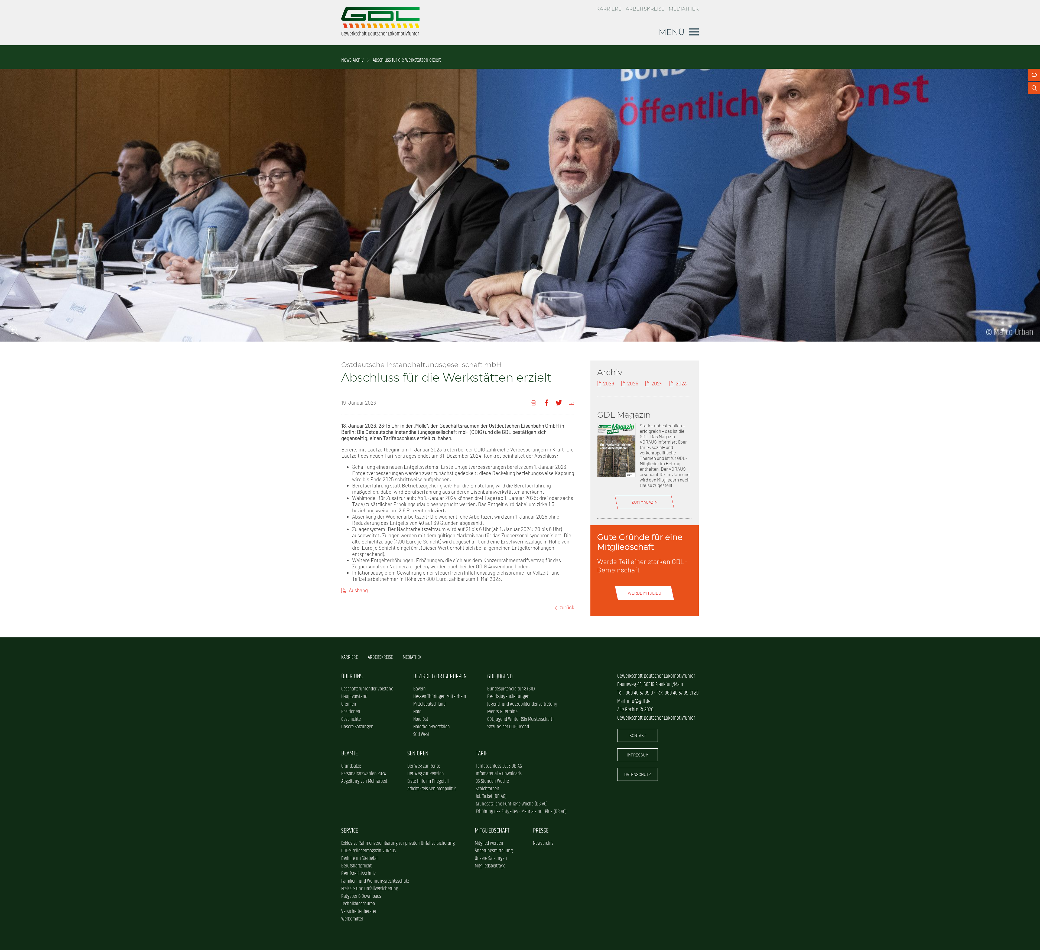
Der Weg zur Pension (425, 774)
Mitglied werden (489, 843)
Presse (540, 831)
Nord (417, 712)
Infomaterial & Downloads (499, 774)
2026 (608, 383)
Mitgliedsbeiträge (490, 866)
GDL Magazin (624, 415)
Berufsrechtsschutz (358, 873)
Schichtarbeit (487, 789)
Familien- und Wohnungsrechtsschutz (375, 881)
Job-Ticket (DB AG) (491, 796)
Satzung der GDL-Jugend (508, 727)
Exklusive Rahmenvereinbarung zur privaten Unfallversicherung (398, 843)
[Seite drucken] (534, 402)
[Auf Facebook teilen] (546, 402)
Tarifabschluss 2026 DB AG (499, 766)
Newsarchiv (543, 843)
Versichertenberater (358, 911)
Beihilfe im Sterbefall (360, 858)
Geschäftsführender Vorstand (367, 689)
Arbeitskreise (645, 9)
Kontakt (637, 735)
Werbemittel (352, 919)
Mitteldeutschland (429, 704)
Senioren (417, 754)
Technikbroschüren (358, 904)
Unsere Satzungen (357, 727)
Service (349, 831)
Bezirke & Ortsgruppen (440, 676)
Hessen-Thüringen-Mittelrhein (439, 696)
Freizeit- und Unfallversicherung (369, 889)
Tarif (481, 754)
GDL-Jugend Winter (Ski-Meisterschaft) (520, 719)
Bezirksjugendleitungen (508, 696)
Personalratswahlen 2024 (363, 774)
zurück (567, 607)
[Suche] (1034, 88)
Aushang (358, 590)
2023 (681, 383)
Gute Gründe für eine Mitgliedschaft (639, 542)
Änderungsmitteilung (494, 851)
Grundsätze (351, 766)
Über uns (352, 676)
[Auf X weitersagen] (558, 402)
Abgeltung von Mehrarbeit (364, 781)
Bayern (419, 689)
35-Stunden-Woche (492, 781)
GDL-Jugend (500, 676)
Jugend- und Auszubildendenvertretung (522, 704)
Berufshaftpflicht (356, 866)
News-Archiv (352, 60)
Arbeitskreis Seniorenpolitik (431, 789)
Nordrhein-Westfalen (431, 727)
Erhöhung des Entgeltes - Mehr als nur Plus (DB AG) (521, 811)
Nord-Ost (420, 719)
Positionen (350, 712)
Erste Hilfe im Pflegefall (428, 781)
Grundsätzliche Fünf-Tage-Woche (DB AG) (512, 804)
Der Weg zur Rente (423, 766)
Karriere (609, 9)
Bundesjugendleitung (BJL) (511, 689)
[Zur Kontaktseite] (1034, 75)
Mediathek (684, 9)
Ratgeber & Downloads (361, 896)
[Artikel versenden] (571, 402)
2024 (656, 383)
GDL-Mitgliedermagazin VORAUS (368, 851)
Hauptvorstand (354, 696)
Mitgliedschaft (492, 831)
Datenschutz (637, 774)
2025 (632, 383)
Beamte (349, 754)
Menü (672, 32)
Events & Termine (502, 712)
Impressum (638, 754)
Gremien (348, 704)
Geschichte (351, 719)
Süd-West (421, 734)
